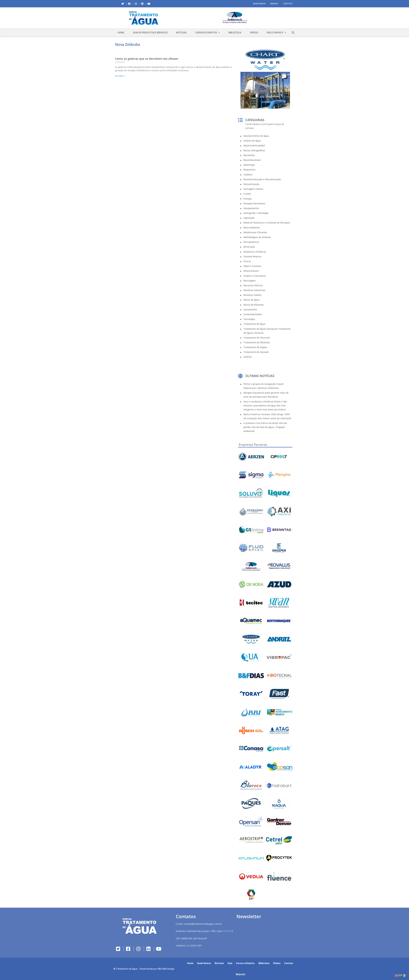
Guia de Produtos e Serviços (150, 32)
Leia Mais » (120, 75)
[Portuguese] (400, 975)
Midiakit (274, 4)
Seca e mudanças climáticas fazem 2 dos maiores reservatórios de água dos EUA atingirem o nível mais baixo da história (265, 405)
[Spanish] (404, 975)
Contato (288, 4)
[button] (176, 17)
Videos (277, 963)
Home (121, 32)
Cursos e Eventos (206, 32)
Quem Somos (259, 4)
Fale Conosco (275, 32)
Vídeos (254, 32)
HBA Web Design (166, 969)
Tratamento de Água (126, 969)
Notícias (181, 32)
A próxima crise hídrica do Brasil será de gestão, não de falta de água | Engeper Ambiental (265, 427)
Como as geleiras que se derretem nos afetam (146, 59)
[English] (396, 975)
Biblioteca (234, 32)
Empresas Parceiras (253, 444)
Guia (230, 963)
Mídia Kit (240, 974)
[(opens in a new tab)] (235, 17)
